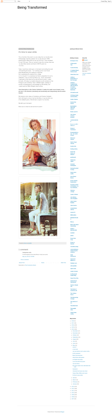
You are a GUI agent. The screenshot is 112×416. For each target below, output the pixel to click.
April (74, 377)
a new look (75, 349)
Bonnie (86, 60)
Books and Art (74, 111)
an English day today (78, 359)
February (75, 381)
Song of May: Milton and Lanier (80, 373)
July (74, 341)
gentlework (73, 157)
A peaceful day (74, 67)
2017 (73, 323)
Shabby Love (73, 263)
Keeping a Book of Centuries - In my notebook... (74, 186)
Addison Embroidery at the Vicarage (74, 79)
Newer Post (21, 262)
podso (72, 235)
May (74, 345)
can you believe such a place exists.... (81, 351)
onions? (74, 347)
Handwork (75, 369)
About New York (74, 74)
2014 (73, 329)
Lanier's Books (74, 194)
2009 (73, 394)
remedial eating (74, 246)
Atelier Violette (74, 99)
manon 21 (72, 212)
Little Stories (73, 205)
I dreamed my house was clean (80, 371)
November (75, 333)
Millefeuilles (73, 215)
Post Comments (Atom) (30, 265)
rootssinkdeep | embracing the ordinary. (74, 251)
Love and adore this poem (79, 361)
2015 (73, 327)
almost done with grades (78, 357)
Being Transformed (32, 7)
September (75, 337)
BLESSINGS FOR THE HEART (73, 108)
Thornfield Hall (74, 305)
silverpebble (73, 265)
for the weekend (76, 353)
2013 (73, 386)
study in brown (74, 271)
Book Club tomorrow (77, 355)
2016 (73, 325)
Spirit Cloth (73, 268)
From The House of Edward (72, 153)
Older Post (63, 262)
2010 (73, 392)
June (74, 343)
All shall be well (74, 92)
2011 (73, 390)
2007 (73, 398)
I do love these (76, 363)
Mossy (72, 222)
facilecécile (73, 146)
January (75, 384)
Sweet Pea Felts (74, 278)
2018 (73, 321)
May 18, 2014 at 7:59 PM (28, 256)
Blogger (62, 411)
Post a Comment (25, 259)
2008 (73, 396)
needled (72, 233)
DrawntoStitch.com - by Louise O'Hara (74, 134)
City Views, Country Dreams (73, 116)
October (75, 335)
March (74, 379)
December (75, 331)
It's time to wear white (78, 375)
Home (42, 262)
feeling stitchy (73, 149)
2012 (73, 388)
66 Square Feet (74, 60)
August (74, 339)
